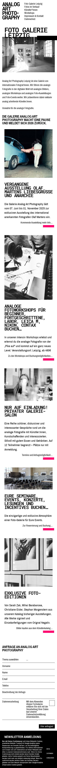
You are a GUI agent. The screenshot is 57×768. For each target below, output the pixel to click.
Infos (48, 749)
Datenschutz (29, 19)
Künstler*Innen (30, 10)
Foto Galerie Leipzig (33, 3)
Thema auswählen (10, 659)
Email (4, 679)
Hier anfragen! (46, 726)
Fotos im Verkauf (31, 6)
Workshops (29, 13)
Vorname (6, 666)
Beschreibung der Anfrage (13, 692)
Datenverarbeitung (10, 701)
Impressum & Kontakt (33, 16)
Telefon (5, 685)
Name (5, 672)
